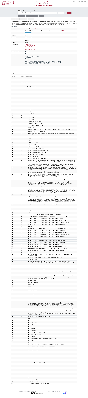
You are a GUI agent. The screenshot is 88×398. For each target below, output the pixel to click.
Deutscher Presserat (29, 61)
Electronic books (28, 58)
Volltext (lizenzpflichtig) (30, 48)
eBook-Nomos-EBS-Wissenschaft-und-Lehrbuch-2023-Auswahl (37, 63)
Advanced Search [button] (21, 15)
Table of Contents (29, 44)
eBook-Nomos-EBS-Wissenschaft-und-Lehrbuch (34, 64)
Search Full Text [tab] (21, 69)
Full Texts (23, 10)
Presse (37, 62)
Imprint (53, 391)
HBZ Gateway (28, 51)
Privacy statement (58, 391)
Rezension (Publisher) (30, 45)
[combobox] (37, 13)
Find (69, 12)
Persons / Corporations (31, 10)
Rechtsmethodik (28, 57)
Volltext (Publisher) (30, 46)
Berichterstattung (42, 61)
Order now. (28, 53)
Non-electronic (28, 66)
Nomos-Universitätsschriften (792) (31, 39)
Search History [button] (35, 15)
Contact (49, 391)
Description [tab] (14, 69)
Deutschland (27, 62)
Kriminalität (36, 61)
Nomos (32, 37)
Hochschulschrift (28, 60)
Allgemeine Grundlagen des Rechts (32, 56)
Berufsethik (60, 61)
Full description (14, 26)
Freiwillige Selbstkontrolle (52, 61)
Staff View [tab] (27, 69)
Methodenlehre (28, 55)
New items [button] (41, 15)
